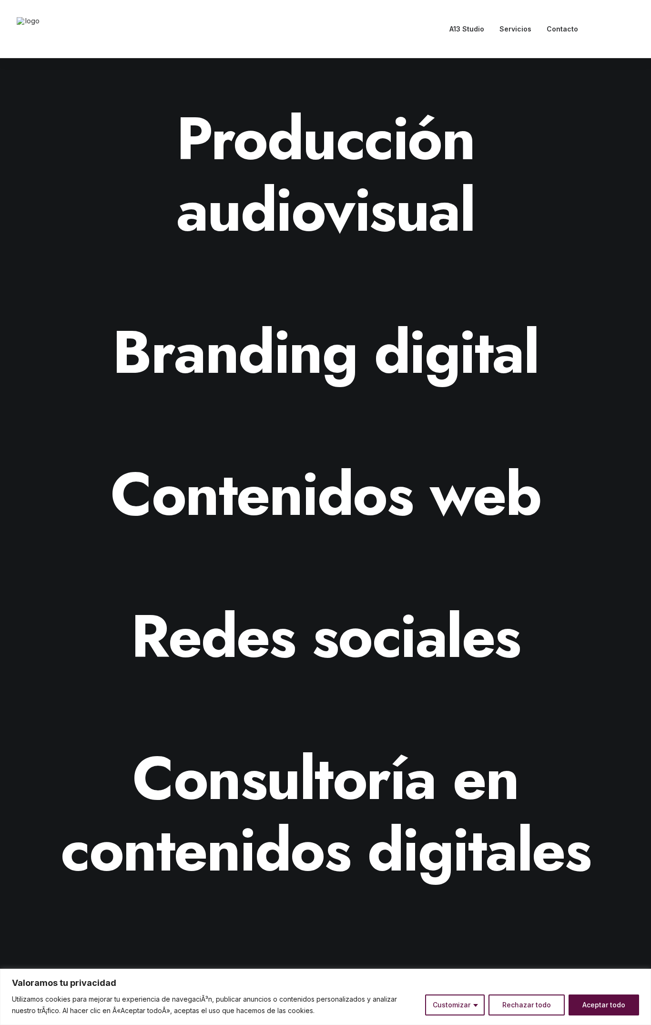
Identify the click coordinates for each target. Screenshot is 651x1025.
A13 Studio (466, 29)
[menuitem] (467, 29)
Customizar (451, 1005)
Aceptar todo (603, 1005)
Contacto (562, 29)
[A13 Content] (29, 29)
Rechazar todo (526, 1005)
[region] (325, 997)
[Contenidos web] (325, 494)
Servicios (515, 29)
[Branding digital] (325, 352)
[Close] (641, 977)
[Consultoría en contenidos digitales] (325, 814)
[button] (601, 29)
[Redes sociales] (325, 636)
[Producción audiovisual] (325, 174)
